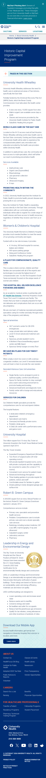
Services (23, 31)
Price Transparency (32, 671)
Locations (37, 31)
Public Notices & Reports (9, 676)
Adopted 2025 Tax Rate (12, 671)
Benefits (28, 692)
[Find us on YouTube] (23, 745)
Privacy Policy (9, 760)
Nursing (6, 695)
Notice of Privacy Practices (10, 767)
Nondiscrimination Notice (32, 760)
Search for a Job (9, 692)
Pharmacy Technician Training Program (11, 715)
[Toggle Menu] (43, 26)
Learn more (27, 18)
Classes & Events (31, 658)
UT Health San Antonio (12, 296)
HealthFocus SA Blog (11, 662)
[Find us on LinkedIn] (36, 745)
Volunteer (6, 681)
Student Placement (32, 710)
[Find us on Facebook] (11, 745)
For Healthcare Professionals (21, 702)
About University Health (25, 36)
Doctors (7, 31)
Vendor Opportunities (32, 675)
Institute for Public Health (10, 666)
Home (11, 36)
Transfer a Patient (9, 706)
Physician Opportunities (33, 695)
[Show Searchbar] (39, 26)
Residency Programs (11, 710)
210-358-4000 (15, 739)
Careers (8, 687)
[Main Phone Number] (36, 26)
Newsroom (29, 665)
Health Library (30, 662)
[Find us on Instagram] (30, 745)
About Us (8, 654)
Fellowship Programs (32, 706)
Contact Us (7, 658)
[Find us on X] (17, 745)
